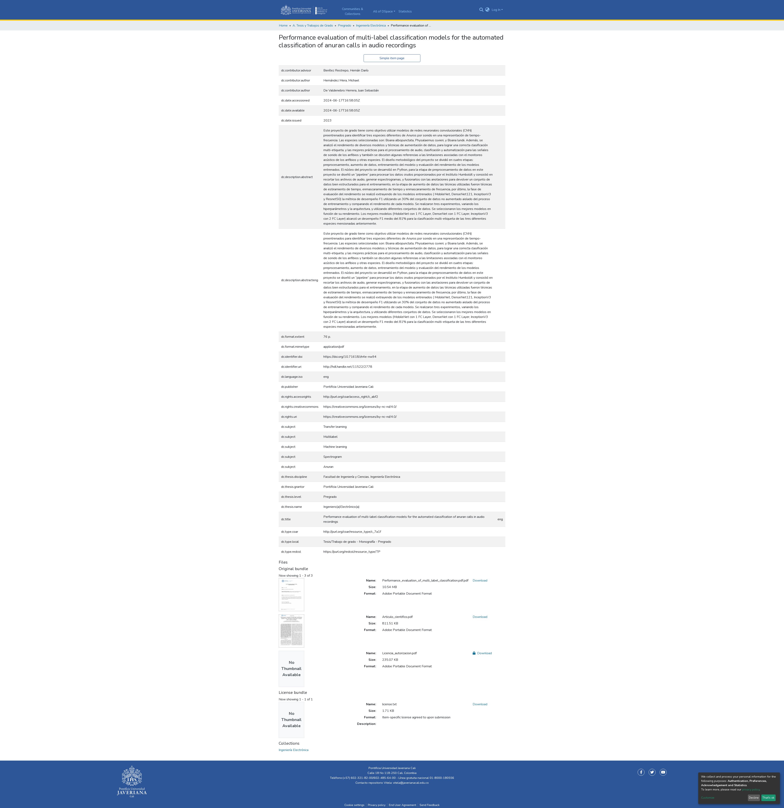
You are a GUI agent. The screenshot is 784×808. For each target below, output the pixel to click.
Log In (496, 10)
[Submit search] (481, 9)
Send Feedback (430, 805)
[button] (487, 9)
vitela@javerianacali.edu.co (411, 783)
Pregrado (344, 25)
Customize (707, 798)
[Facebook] (641, 772)
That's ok (768, 798)
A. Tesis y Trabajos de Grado (313, 25)
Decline (754, 798)
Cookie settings (354, 805)
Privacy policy (376, 805)
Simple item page (392, 58)
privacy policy (751, 789)
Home (283, 25)
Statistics (405, 11)
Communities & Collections (352, 11)
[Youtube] (663, 772)
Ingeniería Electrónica (371, 25)
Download (480, 580)
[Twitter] (652, 772)
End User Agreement (402, 805)
